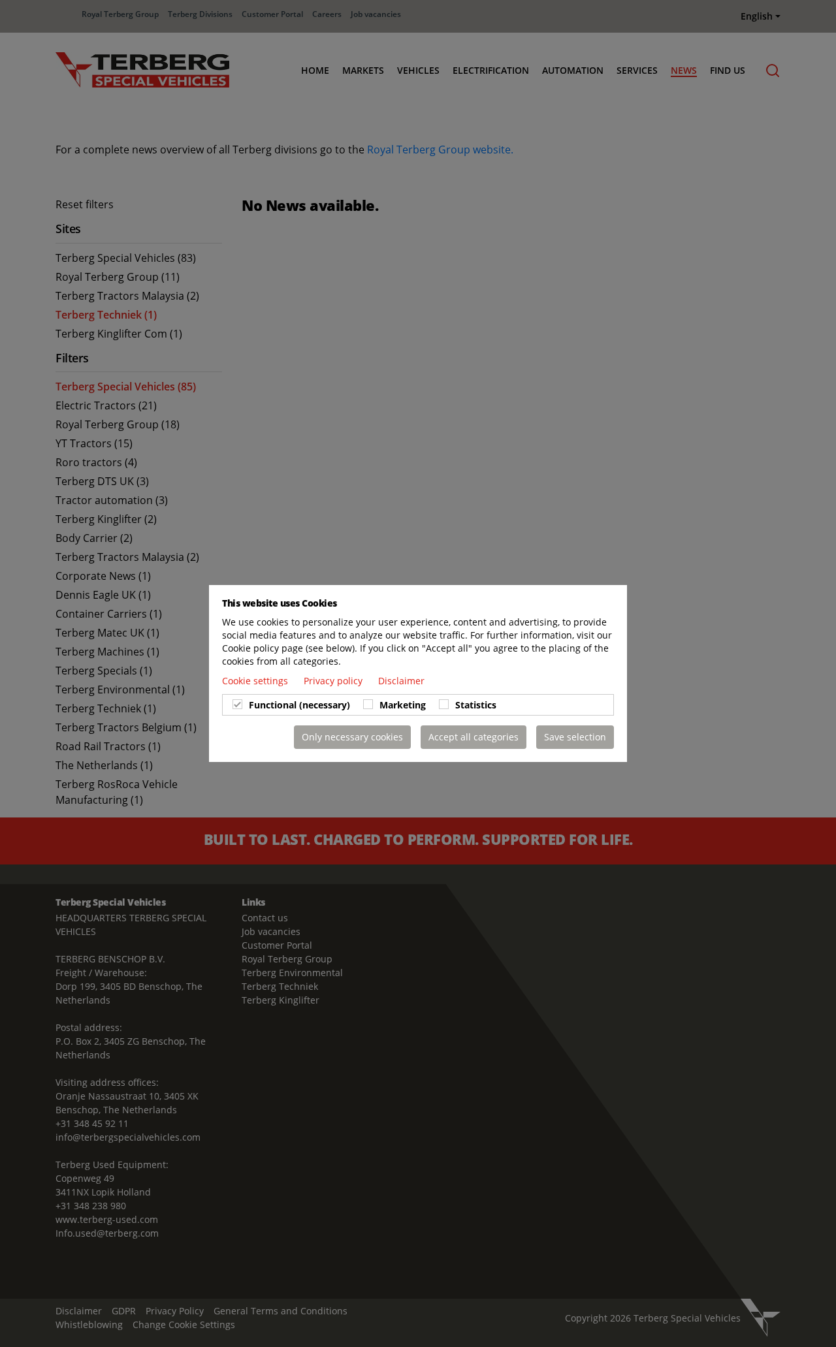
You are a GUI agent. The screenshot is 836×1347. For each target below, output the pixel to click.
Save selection (575, 737)
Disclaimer (401, 680)
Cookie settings (256, 680)
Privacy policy (334, 680)
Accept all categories (473, 737)
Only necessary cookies (352, 737)
